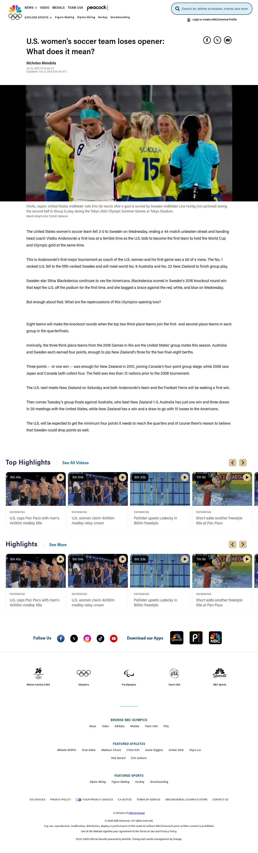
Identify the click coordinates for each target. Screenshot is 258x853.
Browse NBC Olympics (129, 720)
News (92, 726)
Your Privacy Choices (98, 799)
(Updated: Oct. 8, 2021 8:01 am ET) (46, 72)
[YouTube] (113, 638)
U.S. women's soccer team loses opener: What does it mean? (95, 47)
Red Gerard (118, 758)
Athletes (120, 726)
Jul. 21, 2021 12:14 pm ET (40, 68)
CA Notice (125, 799)
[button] (31, 9)
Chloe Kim (133, 750)
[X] (74, 638)
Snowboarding (159, 782)
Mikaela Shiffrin (66, 750)
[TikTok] (100, 638)
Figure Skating (121, 782)
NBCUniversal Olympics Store (186, 799)
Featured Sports (129, 776)
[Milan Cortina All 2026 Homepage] (15, 12)
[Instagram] (87, 638)
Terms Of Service (149, 799)
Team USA (151, 726)
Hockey (139, 782)
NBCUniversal (136, 813)
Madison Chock (111, 750)
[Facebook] (61, 638)
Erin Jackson (139, 758)
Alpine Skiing (98, 782)
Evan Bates (89, 750)
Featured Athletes (129, 744)
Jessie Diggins (154, 750)
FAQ (166, 726)
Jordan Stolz (176, 750)
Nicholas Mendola (41, 63)
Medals (134, 726)
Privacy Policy (60, 799)
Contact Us (220, 799)
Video (105, 726)
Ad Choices (37, 799)
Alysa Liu (195, 750)
